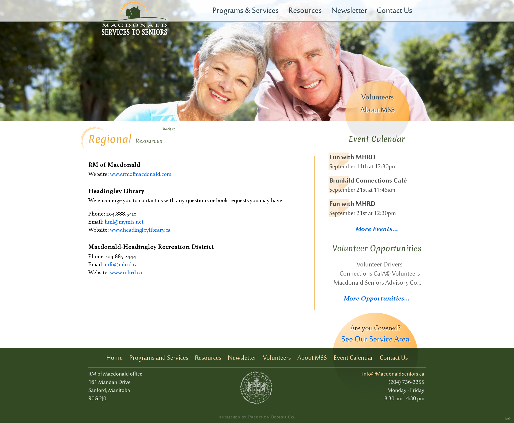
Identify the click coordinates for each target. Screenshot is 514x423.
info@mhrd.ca (121, 265)
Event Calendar (353, 358)
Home (114, 358)
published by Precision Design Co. (257, 417)
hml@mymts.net (124, 222)
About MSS (377, 110)
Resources (305, 10)
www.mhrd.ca (126, 273)
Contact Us (394, 10)
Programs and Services (158, 358)
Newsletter (349, 10)
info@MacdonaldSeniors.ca (393, 374)
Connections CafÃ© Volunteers (379, 274)
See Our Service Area (375, 339)
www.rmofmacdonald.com (140, 174)
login (508, 419)
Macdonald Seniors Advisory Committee (386, 283)
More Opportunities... (377, 299)
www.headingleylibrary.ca (140, 230)
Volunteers (377, 98)
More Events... (377, 229)
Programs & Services (245, 10)
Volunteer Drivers (379, 265)
